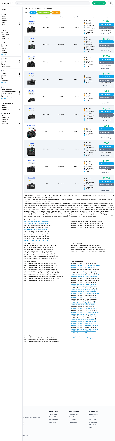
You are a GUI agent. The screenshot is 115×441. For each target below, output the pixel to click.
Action (4, 46)
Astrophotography (7, 93)
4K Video (4, 73)
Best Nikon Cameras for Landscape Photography (85, 293)
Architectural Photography (9, 91)
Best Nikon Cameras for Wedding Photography (84, 329)
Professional (5, 109)
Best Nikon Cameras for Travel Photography (83, 323)
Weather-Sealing (90, 32)
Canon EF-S (5, 119)
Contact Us (91, 417)
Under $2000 (5, 38)
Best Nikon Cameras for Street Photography (83, 319)
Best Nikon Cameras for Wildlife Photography (84, 331)
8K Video (4, 77)
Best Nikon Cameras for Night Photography (83, 303)
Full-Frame (5, 63)
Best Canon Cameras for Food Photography (36, 221)
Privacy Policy (92, 419)
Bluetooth (4, 78)
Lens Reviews (72, 419)
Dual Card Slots (90, 25)
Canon (4, 16)
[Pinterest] (22, 423)
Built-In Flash (5, 80)
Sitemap (91, 427)
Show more (3, 26)
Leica (3, 24)
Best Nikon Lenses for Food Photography (82, 338)
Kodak (4, 22)
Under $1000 (5, 34)
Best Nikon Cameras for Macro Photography (83, 297)
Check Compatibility (106, 28)
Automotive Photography (8, 95)
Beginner (4, 105)
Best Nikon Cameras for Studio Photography (83, 321)
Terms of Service (93, 422)
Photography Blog (73, 414)
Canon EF (4, 115)
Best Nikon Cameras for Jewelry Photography (84, 291)
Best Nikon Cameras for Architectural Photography (85, 265)
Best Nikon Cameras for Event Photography (83, 284)
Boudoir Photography (7, 96)
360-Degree (5, 45)
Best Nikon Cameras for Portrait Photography (84, 308)
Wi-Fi (87, 33)
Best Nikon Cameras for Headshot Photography (84, 290)
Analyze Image (53, 414)
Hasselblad (5, 20)
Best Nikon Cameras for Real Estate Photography (85, 312)
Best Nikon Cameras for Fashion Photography (84, 286)
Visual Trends (52, 422)
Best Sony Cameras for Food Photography (36, 240)
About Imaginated (93, 414)
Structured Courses (54, 417)
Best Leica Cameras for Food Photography (36, 229)
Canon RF (4, 121)
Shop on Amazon (106, 24)
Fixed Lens (5, 123)
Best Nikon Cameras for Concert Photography (84, 276)
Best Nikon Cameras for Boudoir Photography (84, 271)
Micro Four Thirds (6, 66)
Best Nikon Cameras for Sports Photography (83, 314)
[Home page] (7, 3)
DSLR (3, 50)
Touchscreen (89, 30)
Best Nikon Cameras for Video (79, 333)
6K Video (4, 75)
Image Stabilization (91, 28)
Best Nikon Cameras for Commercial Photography (85, 275)
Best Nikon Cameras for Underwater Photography (85, 325)
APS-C (4, 61)
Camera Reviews (73, 417)
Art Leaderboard (53, 419)
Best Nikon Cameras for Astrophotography (83, 267)
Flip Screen (89, 27)
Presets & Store (73, 422)
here (51, 201)
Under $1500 (5, 36)
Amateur (4, 107)
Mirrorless (5, 52)
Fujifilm (4, 18)
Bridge (4, 48)
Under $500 (5, 32)
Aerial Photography (7, 89)
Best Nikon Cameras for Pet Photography (83, 304)
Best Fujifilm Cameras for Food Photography (37, 223)
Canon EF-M (5, 117)
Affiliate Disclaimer (93, 424)
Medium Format (6, 64)
